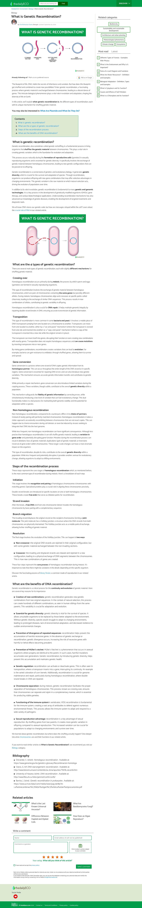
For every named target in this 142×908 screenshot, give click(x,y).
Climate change (107, 44)
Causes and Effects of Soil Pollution (113, 92)
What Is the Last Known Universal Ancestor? (38, 806)
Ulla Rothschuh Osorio (26, 24)
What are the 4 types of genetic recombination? (38, 126)
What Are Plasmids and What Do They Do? (60, 111)
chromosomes (25, 737)
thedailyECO (15, 9)
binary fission (45, 573)
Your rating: (37, 861)
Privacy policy (63, 905)
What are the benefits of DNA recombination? (38, 133)
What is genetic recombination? (31, 122)
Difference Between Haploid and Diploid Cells (40, 819)
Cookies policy (74, 905)
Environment (23, 9)
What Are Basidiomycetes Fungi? (83, 805)
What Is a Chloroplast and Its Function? (114, 95)
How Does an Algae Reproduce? (81, 818)
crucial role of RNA (22, 210)
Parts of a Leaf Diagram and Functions (114, 71)
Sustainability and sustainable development (113, 29)
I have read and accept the (27, 865)
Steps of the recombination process (33, 129)
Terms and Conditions (50, 905)
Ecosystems (121, 44)
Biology (31, 9)
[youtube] (16, 896)
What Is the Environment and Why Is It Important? (114, 66)
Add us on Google (86, 77)
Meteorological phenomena (114, 39)
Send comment (83, 866)
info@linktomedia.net (50, 877)
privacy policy (35, 865)
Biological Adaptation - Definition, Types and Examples (114, 83)
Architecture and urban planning (113, 35)
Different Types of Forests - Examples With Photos (114, 59)
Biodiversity (114, 24)
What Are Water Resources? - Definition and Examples (114, 76)
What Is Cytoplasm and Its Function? (113, 88)
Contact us (39, 905)
